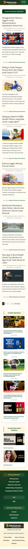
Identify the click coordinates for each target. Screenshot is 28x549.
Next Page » (17, 304)
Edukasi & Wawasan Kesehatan (17, 62)
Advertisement (14, 515)
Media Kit (14, 518)
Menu (24, 2)
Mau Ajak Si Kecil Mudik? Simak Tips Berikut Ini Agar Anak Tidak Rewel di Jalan (13, 258)
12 (12, 303)
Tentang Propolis (14, 482)
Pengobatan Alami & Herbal (14, 491)
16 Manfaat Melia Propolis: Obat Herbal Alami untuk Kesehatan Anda (14, 417)
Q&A (14, 501)
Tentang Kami (14, 479)
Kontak (14, 512)
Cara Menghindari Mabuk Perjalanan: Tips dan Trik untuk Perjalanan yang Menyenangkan (13, 396)
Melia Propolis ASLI (8, 448)
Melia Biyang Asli (8, 465)
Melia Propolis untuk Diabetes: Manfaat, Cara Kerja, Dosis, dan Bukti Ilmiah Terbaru (14, 353)
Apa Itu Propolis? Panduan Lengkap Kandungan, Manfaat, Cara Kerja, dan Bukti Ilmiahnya (13, 332)
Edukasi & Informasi (14, 485)
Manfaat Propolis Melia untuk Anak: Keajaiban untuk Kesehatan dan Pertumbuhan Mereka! (13, 375)
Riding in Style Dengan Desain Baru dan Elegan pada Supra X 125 (12, 70)
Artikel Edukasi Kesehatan (14, 488)
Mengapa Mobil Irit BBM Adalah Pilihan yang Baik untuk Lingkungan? (13, 119)
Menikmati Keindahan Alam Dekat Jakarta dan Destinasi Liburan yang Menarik (13, 209)
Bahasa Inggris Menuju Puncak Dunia (12, 164)
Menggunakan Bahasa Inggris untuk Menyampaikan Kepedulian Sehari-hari (12, 21)
